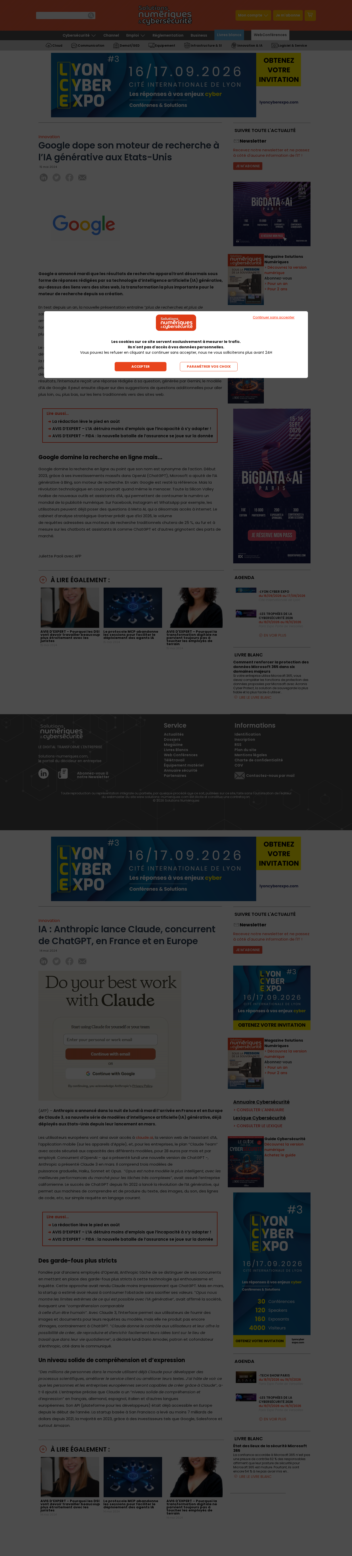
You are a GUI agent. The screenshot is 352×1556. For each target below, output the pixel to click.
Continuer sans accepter (274, 317)
